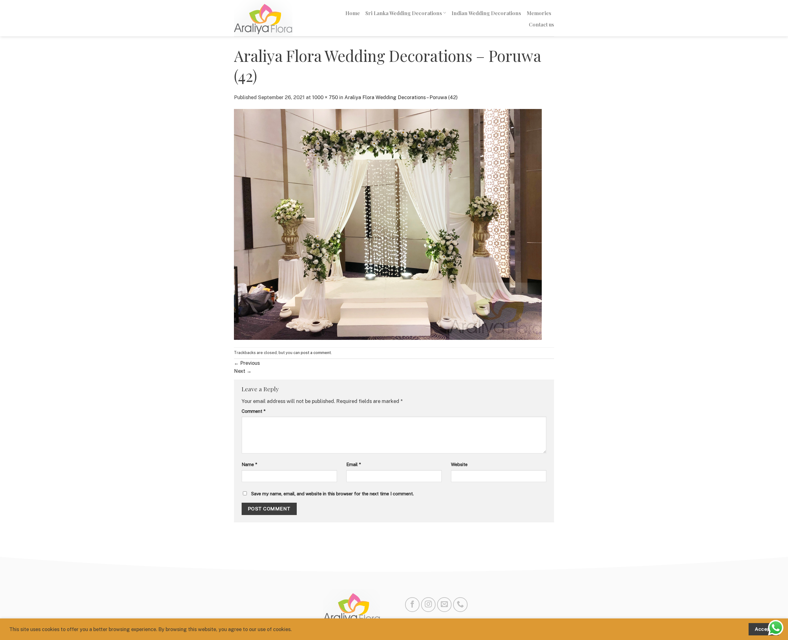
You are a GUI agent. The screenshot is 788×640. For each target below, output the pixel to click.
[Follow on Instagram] (428, 604)
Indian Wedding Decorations (486, 13)
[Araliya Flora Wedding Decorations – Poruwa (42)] (388, 224)
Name (249, 464)
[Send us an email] (444, 604)
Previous (247, 363)
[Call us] (460, 604)
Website (459, 464)
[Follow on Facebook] (412, 604)
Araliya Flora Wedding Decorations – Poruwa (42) (401, 97)
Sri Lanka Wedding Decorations (403, 13)
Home (352, 13)
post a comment (316, 352)
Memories (539, 13)
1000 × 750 (325, 97)
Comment (254, 411)
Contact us (541, 24)
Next (242, 371)
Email (353, 464)
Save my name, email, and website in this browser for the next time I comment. (332, 493)
